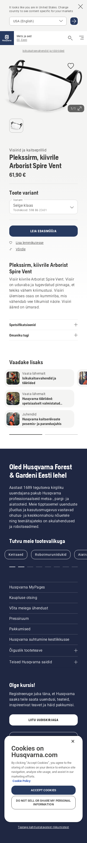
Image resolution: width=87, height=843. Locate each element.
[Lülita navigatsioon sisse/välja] (81, 38)
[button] (71, 66)
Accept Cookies (43, 790)
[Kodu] (7, 38)
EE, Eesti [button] (22, 40)
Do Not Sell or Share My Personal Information (43, 802)
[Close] (73, 741)
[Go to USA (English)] (74, 21)
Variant (18, 200)
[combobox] (43, 207)
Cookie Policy (22, 781)
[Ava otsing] (70, 38)
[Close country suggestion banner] (80, 6)
